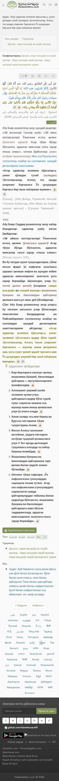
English (23, 615)
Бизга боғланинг (37, 742)
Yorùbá (35, 659)
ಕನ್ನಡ (38, 676)
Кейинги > (39, 605)
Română (11, 670)
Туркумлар (28, 39)
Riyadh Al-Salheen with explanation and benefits (27, 760)
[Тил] (56, 5)
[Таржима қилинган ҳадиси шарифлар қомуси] (23, 5)
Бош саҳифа (11, 39)
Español (45, 615)
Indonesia (13, 620)
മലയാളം (48, 637)
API (54, 742)
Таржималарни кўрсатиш (20, 530)
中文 (9, 631)
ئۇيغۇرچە (26, 620)
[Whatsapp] (20, 721)
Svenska (9, 654)
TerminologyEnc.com (30, 748)
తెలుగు (8, 643)
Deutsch (14, 648)
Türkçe (47, 620)
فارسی (20, 631)
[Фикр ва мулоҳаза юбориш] (19, 107)
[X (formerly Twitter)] (13, 721)
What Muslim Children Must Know (20, 756)
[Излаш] (44, 5)
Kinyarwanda (47, 665)
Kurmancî (29, 693)
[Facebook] (5, 721)
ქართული (46, 682)
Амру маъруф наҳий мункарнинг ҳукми (26, 62)
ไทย (52, 643)
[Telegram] (27, 721)
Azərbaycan (14, 682)
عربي (12, 615)
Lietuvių (48, 659)
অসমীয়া (35, 648)
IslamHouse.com (10, 752)
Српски (18, 665)
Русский (13, 626)
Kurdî (9, 637)
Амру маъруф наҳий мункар (27, 60)
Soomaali (31, 665)
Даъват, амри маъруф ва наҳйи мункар (29, 44)
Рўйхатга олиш (46, 711)
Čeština (37, 670)
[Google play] (34, 721)
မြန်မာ (42, 643)
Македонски (13, 687)
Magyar (24, 670)
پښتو (25, 648)
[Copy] (15, 107)
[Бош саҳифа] (3, 5)
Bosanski (26, 626)
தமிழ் (32, 643)
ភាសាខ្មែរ (28, 687)
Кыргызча (12, 659)
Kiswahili (20, 643)
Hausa (20, 637)
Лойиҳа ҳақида (15, 742)
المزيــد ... (51, 122)
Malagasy (12, 676)
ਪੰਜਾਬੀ (40, 687)
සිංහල (39, 626)
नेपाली (24, 659)
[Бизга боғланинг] (50, 5)
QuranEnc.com (10, 748)
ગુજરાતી (50, 654)
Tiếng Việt (33, 631)
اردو (34, 615)
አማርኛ (21, 654)
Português (33, 637)
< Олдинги (20, 605)
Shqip (46, 648)
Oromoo (26, 676)
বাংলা (37, 620)
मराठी (50, 687)
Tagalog (48, 631)
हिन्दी (48, 626)
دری (7, 665)
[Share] (32, 76)
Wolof (48, 676)
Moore (49, 670)
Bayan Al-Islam (10, 763)
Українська (30, 682)
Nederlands (36, 654)
